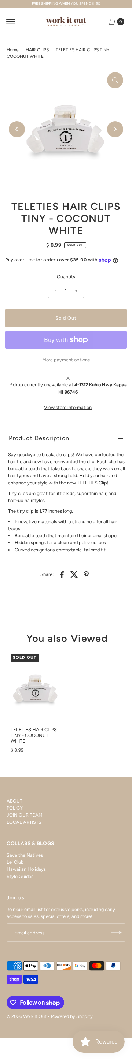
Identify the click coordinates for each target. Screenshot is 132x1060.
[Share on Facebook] (61, 574)
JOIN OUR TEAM (25, 815)
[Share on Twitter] (74, 574)
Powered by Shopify (72, 1016)
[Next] (115, 129)
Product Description (39, 438)
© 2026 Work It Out (27, 1016)
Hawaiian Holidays (26, 869)
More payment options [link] (66, 359)
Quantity (66, 276)
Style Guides (20, 876)
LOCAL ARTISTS (24, 822)
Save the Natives (25, 855)
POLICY (15, 808)
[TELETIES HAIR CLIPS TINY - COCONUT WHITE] (35, 688)
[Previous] (17, 129)
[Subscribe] (116, 932)
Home (13, 49)
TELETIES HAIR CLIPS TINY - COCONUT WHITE (34, 735)
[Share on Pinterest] (86, 574)
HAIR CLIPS (37, 49)
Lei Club (15, 862)
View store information (68, 407)
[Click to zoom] (115, 80)
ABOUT (14, 801)
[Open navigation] (10, 21)
